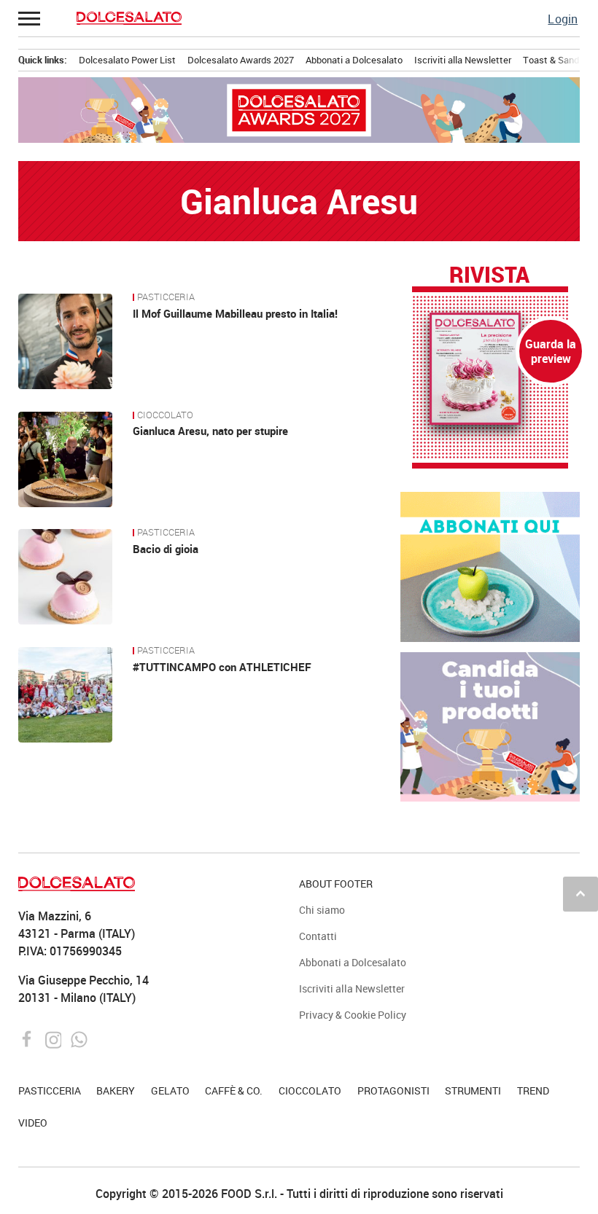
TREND (533, 1090)
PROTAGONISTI (393, 1090)
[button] (30, 18)
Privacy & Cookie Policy (352, 1015)
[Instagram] (55, 1038)
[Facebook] (28, 1038)
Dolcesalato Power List (127, 59)
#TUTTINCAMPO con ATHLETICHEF (222, 666)
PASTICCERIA (166, 297)
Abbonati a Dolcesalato (354, 59)
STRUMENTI (473, 1090)
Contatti (318, 936)
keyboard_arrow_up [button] (580, 893)
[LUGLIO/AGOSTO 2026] (490, 369)
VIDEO (32, 1122)
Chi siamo (322, 910)
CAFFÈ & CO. (234, 1090)
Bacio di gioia (165, 548)
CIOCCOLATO (165, 415)
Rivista (489, 275)
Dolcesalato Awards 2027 (240, 59)
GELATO (170, 1090)
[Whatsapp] (79, 1038)
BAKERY (115, 1090)
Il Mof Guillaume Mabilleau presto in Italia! (235, 313)
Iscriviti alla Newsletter (462, 59)
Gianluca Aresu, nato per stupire (210, 430)
